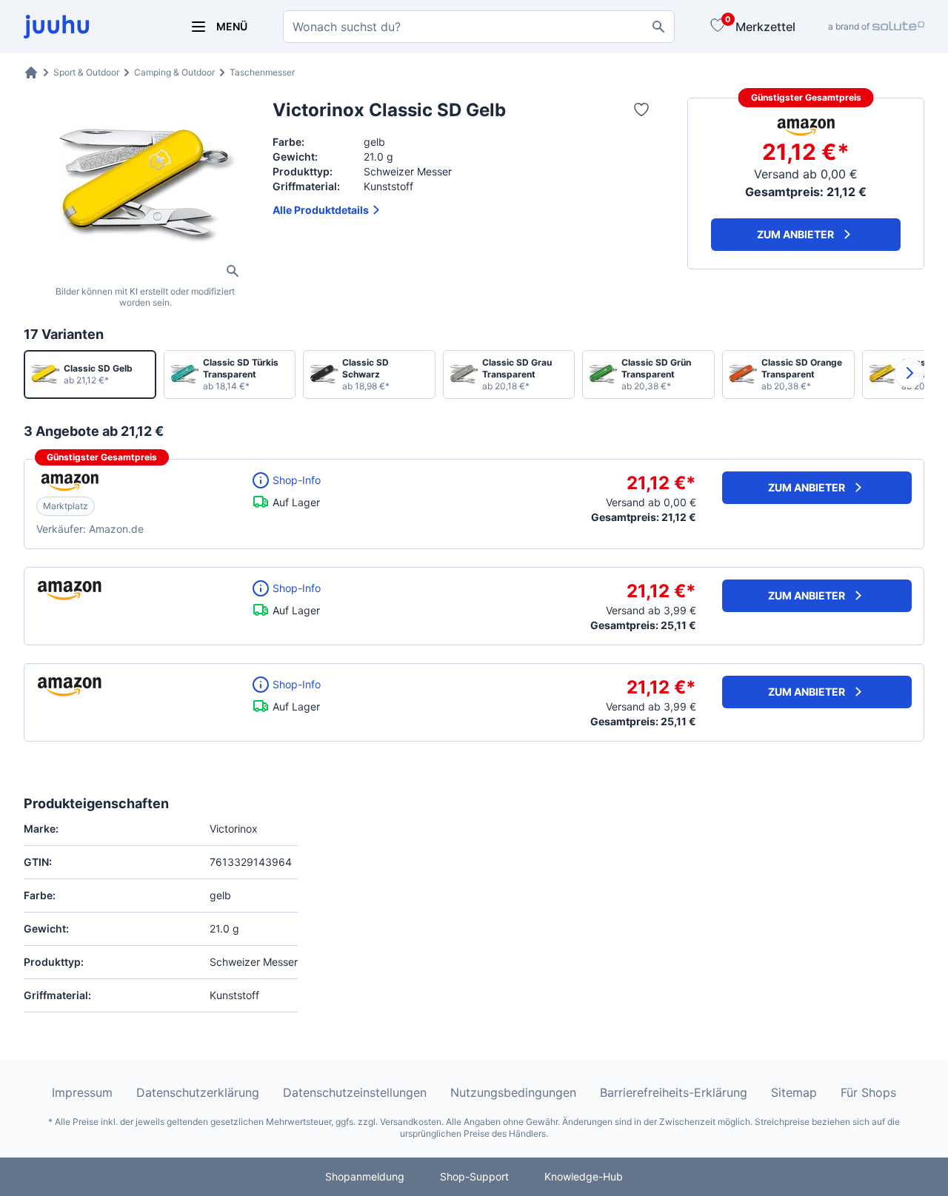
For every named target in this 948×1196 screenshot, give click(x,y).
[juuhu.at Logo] (89, 26)
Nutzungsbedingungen (513, 1092)
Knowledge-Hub (583, 1176)
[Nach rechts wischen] (909, 373)
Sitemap (794, 1092)
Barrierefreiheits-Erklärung (673, 1092)
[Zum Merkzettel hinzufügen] (641, 109)
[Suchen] (658, 26)
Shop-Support (474, 1176)
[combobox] (479, 26)
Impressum (82, 1092)
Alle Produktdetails (321, 210)
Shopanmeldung (364, 1176)
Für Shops (868, 1092)
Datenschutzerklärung (197, 1092)
